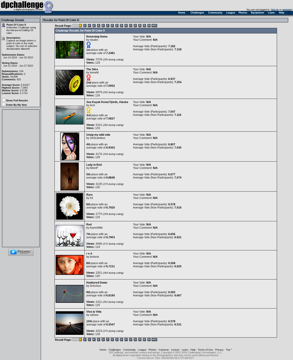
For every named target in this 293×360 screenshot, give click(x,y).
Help (192, 349)
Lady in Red (94, 164)
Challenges (115, 349)
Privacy (219, 349)
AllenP (94, 168)
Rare (89, 194)
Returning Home (97, 36)
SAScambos (97, 138)
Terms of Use (205, 349)
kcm (92, 105)
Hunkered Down (96, 282)
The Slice (92, 69)
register (286, 9)
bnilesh (94, 256)
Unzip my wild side (98, 134)
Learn (185, 349)
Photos (152, 349)
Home (103, 349)
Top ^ (229, 349)
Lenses (175, 349)
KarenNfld (96, 227)
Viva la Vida (93, 311)
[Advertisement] (21, 178)
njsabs (94, 39)
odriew (94, 315)
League (142, 349)
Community (129, 349)
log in (275, 9)
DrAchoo (95, 285)
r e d (89, 253)
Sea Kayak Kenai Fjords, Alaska (107, 102)
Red (89, 224)
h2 (91, 198)
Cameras (164, 349)
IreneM (94, 72)
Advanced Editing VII (21, 30)
